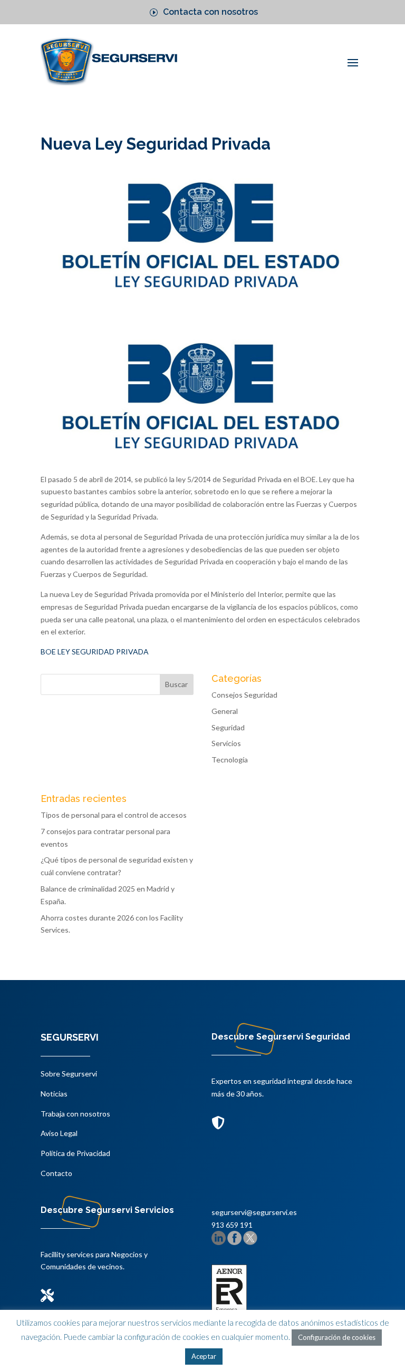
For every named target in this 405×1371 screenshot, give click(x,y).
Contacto (56, 1173)
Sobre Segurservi (69, 1073)
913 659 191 (232, 1224)
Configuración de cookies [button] (336, 1337)
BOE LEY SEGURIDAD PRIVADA (95, 651)
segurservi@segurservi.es (254, 1212)
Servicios (226, 743)
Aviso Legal (59, 1133)
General (224, 711)
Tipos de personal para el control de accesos (114, 814)
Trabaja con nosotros (75, 1113)
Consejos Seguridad (244, 694)
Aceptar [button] (203, 1356)
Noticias (54, 1093)
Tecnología (229, 759)
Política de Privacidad (75, 1153)
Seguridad (228, 727)
